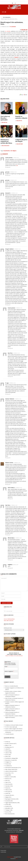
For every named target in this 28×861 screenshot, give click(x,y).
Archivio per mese (8, 628)
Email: (6, 666)
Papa (6, 782)
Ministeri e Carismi (9, 776)
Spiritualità (7, 808)
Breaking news (8, 747)
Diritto (6, 756)
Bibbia (6, 745)
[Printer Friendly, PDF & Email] (23, 95)
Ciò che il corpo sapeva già (11, 727)
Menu (3, 12)
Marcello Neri (24, 29)
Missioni (7, 778)
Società (6, 806)
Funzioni (7, 763)
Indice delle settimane (8, 620)
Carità (6, 749)
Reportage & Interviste (10, 799)
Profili (6, 793)
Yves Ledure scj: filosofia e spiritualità (5, 118)
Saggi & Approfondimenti (10, 802)
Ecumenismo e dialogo (10, 758)
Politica (6, 789)
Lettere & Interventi (9, 771)
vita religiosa (13, 150)
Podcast (7, 788)
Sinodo (6, 804)
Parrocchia (7, 784)
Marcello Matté (20, 143)
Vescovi (6, 812)
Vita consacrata (6, 17)
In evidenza (7, 765)
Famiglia (7, 762)
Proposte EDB (8, 795)
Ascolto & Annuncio (9, 743)
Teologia (7, 810)
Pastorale (7, 786)
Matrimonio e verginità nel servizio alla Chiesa (6, 141)
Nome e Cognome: (9, 671)
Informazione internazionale (11, 767)
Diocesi (6, 754)
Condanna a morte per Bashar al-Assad (14, 725)
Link (17, 165)
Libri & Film (7, 773)
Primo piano (8, 791)
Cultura (6, 752)
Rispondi (8, 167)
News (6, 780)
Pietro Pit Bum (8, 698)
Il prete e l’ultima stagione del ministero (13, 728)
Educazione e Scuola (9, 760)
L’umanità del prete (13, 686)
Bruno (6, 686)
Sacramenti (7, 800)
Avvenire (16, 57)
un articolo (7, 31)
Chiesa (6, 751)
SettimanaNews (10, 857)
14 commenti (13, 26)
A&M (17, 858)
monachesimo (6, 150)
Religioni (7, 797)
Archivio (7, 741)
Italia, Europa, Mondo (10, 769)
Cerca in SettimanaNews (9, 619)
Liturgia (6, 775)
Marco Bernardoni (5, 145)
